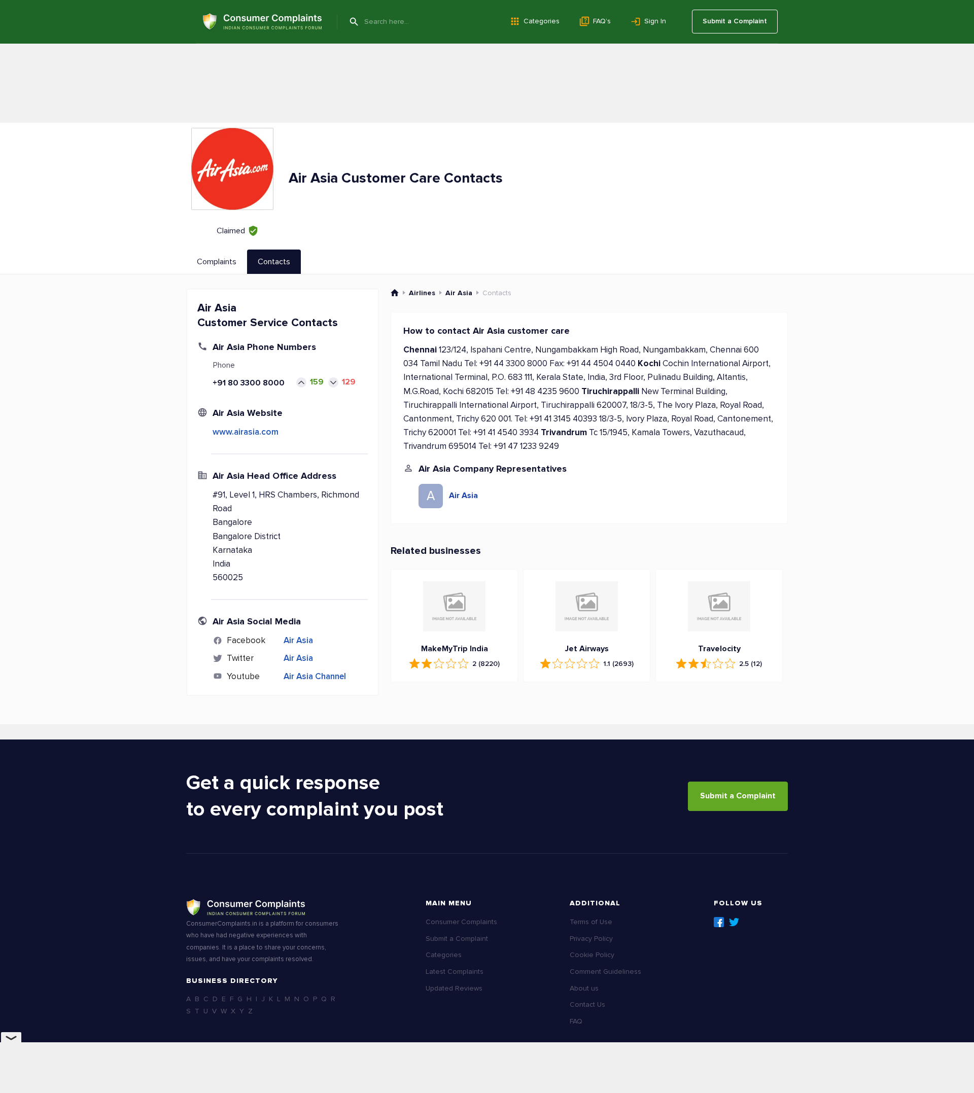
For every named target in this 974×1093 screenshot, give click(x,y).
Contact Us (587, 1004)
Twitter (734, 922)
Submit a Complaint (735, 21)
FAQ (576, 1021)
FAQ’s (602, 21)
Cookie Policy (592, 954)
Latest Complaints (454, 971)
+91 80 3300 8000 (249, 383)
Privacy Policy (591, 938)
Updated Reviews (454, 988)
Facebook (719, 922)
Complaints (216, 262)
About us (584, 988)
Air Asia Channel (315, 676)
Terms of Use (591, 922)
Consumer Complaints (461, 922)
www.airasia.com (246, 432)
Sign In (655, 21)
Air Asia (298, 640)
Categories (542, 21)
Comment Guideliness (605, 971)
